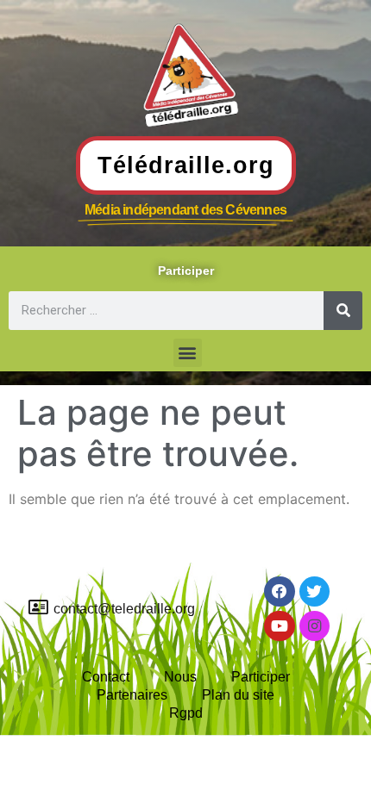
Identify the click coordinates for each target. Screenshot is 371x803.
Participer (260, 676)
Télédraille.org (185, 165)
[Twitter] (314, 591)
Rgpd (186, 713)
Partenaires (132, 695)
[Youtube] (279, 626)
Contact (105, 676)
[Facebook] (279, 591)
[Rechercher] (343, 310)
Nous (180, 676)
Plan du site (238, 695)
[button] (187, 353)
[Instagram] (314, 626)
